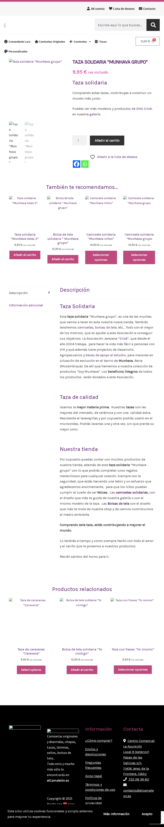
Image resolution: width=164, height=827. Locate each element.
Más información (116, 814)
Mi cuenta (98, 8)
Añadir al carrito (107, 140)
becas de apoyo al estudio (106, 355)
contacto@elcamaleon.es (138, 793)
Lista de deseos (124, 8)
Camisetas (80, 41)
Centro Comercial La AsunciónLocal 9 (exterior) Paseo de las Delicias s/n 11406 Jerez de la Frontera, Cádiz (139, 757)
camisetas (85, 327)
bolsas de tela (106, 327)
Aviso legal (93, 776)
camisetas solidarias (132, 492)
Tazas (103, 41)
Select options (31, 670)
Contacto (149, 8)
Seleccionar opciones (101, 257)
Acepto (147, 814)
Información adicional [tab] (26, 305)
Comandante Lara (19, 41)
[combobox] (120, 25)
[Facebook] (76, 164)
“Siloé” (123, 338)
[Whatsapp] (85, 164)
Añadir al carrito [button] (25, 255)
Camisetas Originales (52, 41)
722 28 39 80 (138, 779)
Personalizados (18, 51)
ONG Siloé (144, 109)
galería (94, 114)
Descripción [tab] (18, 293)
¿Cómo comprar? (98, 741)
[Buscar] (153, 25)
